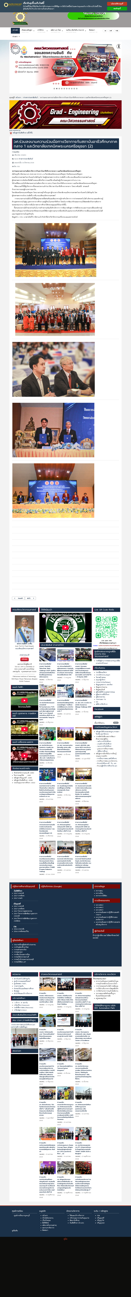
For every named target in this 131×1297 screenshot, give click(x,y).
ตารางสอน (99, 891)
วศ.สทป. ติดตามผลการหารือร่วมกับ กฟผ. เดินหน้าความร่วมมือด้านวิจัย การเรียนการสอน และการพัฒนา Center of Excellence (83, 1036)
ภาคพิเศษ (21, 896)
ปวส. (98, 1215)
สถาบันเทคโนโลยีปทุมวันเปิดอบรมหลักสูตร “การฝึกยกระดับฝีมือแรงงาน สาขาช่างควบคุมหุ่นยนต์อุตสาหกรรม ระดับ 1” (65, 707)
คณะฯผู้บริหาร (100, 680)
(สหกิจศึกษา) (112, 758)
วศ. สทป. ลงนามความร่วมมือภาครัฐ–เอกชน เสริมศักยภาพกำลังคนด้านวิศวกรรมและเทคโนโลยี (65, 748)
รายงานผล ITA (101, 699)
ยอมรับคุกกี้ (117, 8)
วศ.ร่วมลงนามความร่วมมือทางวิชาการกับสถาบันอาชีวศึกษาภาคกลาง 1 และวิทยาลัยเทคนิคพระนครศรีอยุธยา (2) (47, 829)
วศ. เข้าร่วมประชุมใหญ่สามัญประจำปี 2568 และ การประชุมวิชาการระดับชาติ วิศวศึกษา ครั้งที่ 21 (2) (65, 828)
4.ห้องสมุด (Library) (20, 1010)
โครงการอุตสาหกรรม (25, 911)
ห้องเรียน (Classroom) (22, 1005)
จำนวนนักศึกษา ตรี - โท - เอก (106, 763)
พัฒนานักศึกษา (75, 1220)
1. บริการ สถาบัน (21, 1003)
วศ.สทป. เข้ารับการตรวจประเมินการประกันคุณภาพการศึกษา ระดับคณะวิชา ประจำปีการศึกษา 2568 (46, 999)
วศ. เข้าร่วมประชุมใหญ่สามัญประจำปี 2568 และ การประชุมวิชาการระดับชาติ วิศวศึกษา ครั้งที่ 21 (83, 828)
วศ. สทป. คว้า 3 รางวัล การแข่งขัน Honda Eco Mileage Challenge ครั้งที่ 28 (83, 706)
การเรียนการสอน (102, 758)
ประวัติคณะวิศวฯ (101, 672)
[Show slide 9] (74, 88)
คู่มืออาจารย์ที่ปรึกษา (102, 694)
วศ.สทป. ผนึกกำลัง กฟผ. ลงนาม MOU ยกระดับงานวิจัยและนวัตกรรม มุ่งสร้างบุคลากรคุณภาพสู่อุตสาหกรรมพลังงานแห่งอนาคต (83, 750)
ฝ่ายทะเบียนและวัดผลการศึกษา (24, 989)
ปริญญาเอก (101, 1223)
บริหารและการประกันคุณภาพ (79, 1218)
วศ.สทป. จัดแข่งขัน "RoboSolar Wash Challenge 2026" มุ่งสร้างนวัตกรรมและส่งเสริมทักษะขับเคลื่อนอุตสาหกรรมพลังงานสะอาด (47, 671)
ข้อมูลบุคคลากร (101, 685)
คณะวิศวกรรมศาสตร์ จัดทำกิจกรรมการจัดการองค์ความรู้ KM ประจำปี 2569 (65, 1034)
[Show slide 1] (54, 88)
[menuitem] (15, 31)
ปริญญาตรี (100, 1218)
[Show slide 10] (76, 88)
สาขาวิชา (110, 685)
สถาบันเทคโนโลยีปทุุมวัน (22, 979)
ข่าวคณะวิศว (42, 993)
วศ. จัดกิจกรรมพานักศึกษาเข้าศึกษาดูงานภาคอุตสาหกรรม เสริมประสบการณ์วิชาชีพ (83, 1108)
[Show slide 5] (64, 88)
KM (97, 702)
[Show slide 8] (72, 88)
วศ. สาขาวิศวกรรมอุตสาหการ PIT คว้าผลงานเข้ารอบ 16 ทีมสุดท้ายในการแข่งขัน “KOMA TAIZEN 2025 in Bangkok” (83, 1149)
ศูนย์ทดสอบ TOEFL (20, 984)
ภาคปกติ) (21, 929)
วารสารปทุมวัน (19, 986)
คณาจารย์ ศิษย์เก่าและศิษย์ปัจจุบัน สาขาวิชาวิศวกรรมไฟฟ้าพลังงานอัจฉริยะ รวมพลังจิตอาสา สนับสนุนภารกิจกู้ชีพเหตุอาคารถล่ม (83, 863)
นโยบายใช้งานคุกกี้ (117, 4)
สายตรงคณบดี (24, 655)
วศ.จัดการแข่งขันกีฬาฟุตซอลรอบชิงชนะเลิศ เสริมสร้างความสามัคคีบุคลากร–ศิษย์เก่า (47, 1148)
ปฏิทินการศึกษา (102, 751)
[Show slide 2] (57, 88)
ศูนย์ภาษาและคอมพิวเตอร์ (22, 981)
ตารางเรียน (99, 893)
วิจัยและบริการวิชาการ (77, 1215)
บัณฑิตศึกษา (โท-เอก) (77, 1223)
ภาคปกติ (21, 893)
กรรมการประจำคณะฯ (103, 682)
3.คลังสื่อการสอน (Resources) (23, 1007)
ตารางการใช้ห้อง (101, 896)
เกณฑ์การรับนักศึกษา (104, 744)
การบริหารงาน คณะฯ (103, 675)
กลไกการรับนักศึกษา (104, 741)
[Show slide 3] (59, 88)
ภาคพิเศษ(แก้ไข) (23, 931)
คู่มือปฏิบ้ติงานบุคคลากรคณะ (105, 692)
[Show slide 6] (67, 88)
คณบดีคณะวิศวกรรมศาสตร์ (24, 648)
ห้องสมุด (16, 991)
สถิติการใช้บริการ (102, 704)
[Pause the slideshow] (115, 64)
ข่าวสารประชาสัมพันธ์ (26, 159)
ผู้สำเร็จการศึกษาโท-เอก (109, 766)
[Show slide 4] (62, 88)
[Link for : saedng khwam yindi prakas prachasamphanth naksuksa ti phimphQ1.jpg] (65, 64)
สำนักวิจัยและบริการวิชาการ (23, 993)
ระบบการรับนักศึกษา (104, 746)
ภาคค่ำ (20, 898)
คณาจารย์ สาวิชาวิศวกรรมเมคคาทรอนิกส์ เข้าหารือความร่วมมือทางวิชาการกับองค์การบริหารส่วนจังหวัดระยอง (65, 863)
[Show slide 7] (69, 88)
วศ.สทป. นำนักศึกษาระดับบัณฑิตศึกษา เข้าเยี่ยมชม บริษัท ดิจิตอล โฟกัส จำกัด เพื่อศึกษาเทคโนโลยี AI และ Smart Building (65, 1000)
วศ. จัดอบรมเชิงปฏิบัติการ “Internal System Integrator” (65, 1068)
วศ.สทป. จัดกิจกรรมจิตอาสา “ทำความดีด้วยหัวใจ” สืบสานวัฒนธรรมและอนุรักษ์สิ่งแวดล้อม (47, 1035)
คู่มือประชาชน (100, 697)
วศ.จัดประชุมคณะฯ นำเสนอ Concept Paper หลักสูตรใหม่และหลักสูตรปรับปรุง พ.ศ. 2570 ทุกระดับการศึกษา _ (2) (65, 1149)
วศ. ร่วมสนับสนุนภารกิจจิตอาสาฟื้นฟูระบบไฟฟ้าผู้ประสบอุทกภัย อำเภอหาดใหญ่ (65, 789)
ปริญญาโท (100, 1220)
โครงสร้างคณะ (101, 677)
